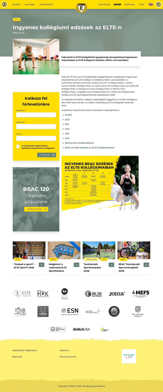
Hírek (117, 4)
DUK (67, 129)
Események (104, 4)
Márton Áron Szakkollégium (79, 143)
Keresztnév (21, 122)
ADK (67, 119)
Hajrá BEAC (129, 4)
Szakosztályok (46, 4)
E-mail (19, 134)
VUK (67, 138)
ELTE (16, 19)
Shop (141, 4)
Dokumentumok (68, 357)
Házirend (64, 350)
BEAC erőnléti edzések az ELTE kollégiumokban (89, 147)
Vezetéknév (21, 110)
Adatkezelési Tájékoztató (24, 350)
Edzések (16, 4)
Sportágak (30, 4)
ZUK (67, 133)
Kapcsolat (17, 357)
